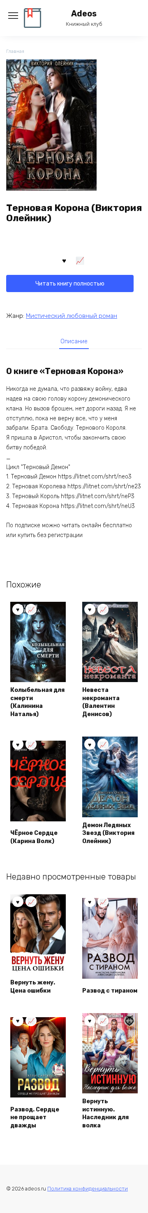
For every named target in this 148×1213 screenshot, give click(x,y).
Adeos (84, 13)
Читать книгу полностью (69, 283)
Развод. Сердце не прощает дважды (34, 1117)
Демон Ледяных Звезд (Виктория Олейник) (108, 833)
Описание (74, 341)
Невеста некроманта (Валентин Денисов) (101, 702)
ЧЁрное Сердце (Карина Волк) (34, 837)
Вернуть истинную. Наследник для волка (105, 1113)
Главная (15, 51)
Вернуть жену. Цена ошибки (32, 986)
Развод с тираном (109, 990)
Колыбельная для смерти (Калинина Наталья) (37, 702)
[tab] (74, 341)
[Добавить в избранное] (64, 260)
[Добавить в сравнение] (80, 260)
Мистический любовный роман (71, 316)
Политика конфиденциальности (87, 1189)
